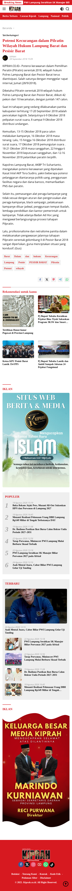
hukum (37, 256)
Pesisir (21, 262)
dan (27, 256)
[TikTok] (52, 864)
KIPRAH (13, 56)
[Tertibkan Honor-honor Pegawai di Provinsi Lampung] (18, 311)
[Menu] (5, 9)
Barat (7, 256)
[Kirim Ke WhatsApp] (66, 279)
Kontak (43, 874)
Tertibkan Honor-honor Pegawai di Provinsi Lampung (18, 331)
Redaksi (15, 874)
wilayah (20, 268)
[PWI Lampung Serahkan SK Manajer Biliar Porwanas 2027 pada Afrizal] (13, 644)
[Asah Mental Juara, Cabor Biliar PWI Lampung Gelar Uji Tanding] (36, 606)
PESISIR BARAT (38, 262)
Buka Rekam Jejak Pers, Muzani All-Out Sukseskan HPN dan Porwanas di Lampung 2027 (39, 507)
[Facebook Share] (40, 279)
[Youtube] (39, 865)
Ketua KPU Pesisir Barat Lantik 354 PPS (15, 362)
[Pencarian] (67, 9)
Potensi (8, 268)
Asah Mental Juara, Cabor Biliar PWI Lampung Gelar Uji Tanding (37, 566)
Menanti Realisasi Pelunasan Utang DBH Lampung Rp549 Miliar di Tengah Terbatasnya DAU (39, 519)
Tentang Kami (29, 874)
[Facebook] (21, 865)
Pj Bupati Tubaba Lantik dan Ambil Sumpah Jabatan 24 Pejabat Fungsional (53, 364)
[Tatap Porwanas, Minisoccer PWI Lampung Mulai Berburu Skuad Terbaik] (13, 659)
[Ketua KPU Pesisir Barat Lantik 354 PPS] (18, 349)
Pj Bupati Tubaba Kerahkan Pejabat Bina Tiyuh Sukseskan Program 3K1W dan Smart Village (53, 319)
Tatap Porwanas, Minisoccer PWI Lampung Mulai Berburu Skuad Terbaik (38, 542)
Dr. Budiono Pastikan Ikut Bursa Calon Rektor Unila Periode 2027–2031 (40, 531)
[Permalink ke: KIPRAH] (5, 57)
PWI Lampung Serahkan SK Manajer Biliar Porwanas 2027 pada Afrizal (35, 554)
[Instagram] (33, 865)
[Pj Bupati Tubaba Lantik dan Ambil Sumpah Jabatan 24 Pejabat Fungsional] (53, 349)
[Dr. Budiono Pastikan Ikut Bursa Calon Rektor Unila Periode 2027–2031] (13, 674)
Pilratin (55, 262)
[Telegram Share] (60, 279)
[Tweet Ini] (46, 279)
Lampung (9, 262)
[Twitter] (27, 865)
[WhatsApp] (45, 865)
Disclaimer (45, 878)
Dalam (17, 256)
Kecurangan (51, 256)
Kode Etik (55, 874)
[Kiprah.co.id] (14, 9)
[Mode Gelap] (62, 9)
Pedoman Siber (29, 878)
